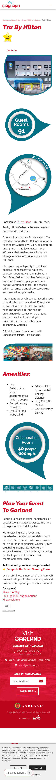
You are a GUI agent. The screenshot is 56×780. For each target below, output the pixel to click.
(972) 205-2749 (26, 654)
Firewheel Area (11, 599)
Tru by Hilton (23, 222)
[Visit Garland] (11, 4)
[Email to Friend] (6, 605)
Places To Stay (15, 20)
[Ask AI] (29, 772)
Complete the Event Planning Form (28, 569)
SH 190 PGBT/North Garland (31, 20)
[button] (28, 124)
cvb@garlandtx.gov (29, 665)
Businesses (6, 20)
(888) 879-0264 (25, 651)
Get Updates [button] (28, 691)
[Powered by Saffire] (34, 718)
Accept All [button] (37, 768)
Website (12, 50)
